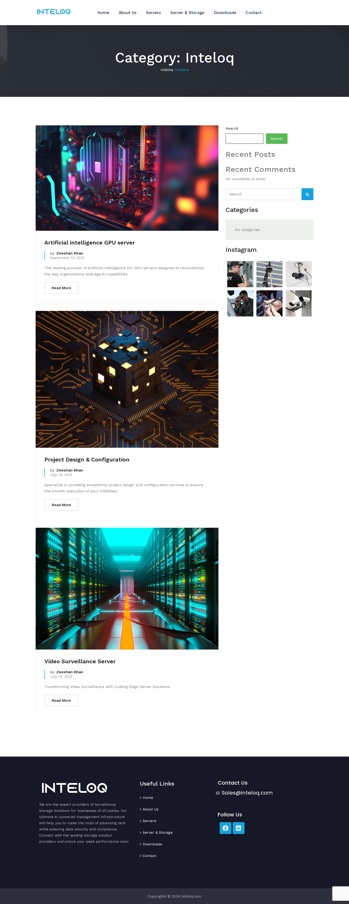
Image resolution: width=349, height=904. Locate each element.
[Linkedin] (239, 828)
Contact (254, 12)
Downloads (225, 12)
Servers (153, 12)
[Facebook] (225, 828)
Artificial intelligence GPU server (89, 242)
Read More (61, 288)
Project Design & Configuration (86, 459)
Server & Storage (187, 12)
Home (103, 12)
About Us (128, 12)
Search (232, 128)
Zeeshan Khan (69, 253)
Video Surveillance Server (80, 661)
